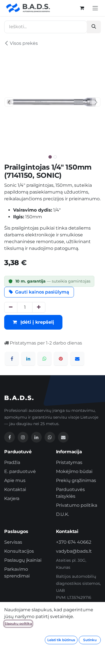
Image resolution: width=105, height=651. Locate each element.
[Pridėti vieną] (38, 307)
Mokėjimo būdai (74, 471)
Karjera (11, 498)
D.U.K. (62, 514)
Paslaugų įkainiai (22, 560)
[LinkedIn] (28, 358)
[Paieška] (94, 27)
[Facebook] (11, 358)
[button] (9, 101)
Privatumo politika (76, 505)
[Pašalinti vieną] (10, 307)
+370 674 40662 (73, 542)
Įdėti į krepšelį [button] (36, 322)
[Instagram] (23, 437)
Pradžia (12, 462)
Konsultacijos (19, 551)
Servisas (13, 542)
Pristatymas (69, 462)
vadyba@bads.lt (74, 551)
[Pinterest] (60, 358)
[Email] (63, 437)
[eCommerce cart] (81, 8)
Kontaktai (15, 489)
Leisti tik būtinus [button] (61, 640)
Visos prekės (24, 43)
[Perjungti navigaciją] (95, 8)
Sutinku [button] (90, 640)
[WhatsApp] (44, 358)
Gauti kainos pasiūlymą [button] (42, 292)
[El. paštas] (77, 358)
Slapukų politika (18, 623)
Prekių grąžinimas (76, 480)
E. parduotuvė (20, 471)
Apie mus (14, 480)
